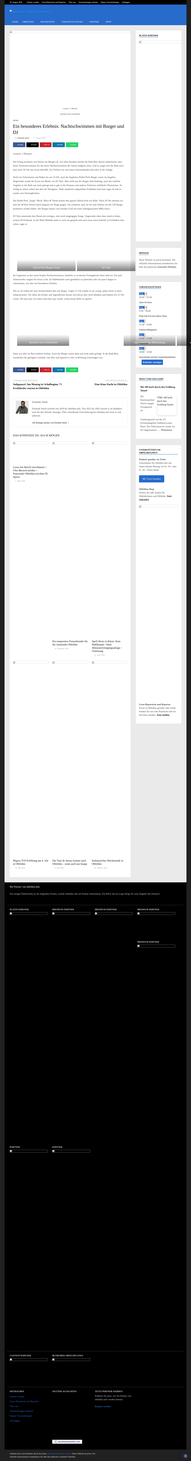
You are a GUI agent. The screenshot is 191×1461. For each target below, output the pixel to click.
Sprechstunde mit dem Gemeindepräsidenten (157, 357)
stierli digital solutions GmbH (59, 1454)
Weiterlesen (166, 430)
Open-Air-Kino (145, 302)
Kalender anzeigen (152, 362)
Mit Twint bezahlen (151, 478)
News (15, 121)
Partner (94, 22)
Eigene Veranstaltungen (110, 2)
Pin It (47, 145)
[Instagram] (173, 2)
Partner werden (103, 1406)
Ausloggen (126, 2)
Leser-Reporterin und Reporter (54, 2)
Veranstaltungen (72, 22)
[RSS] (177, 2)
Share (20, 145)
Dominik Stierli (23, 138)
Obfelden (28, 22)
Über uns (72, 2)
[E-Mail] (180, 2)
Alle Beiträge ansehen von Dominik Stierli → (50, 423)
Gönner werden (33, 2)
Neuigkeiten (47, 22)
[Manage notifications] (185, 1456)
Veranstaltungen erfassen (88, 2)
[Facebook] (170, 2)
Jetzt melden (163, 715)
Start (15, 22)
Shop (108, 22)
